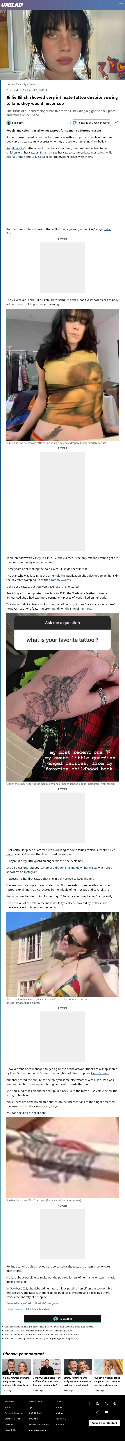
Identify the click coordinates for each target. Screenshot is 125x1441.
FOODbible (34, 1418)
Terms (8, 1407)
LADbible (9, 1424)
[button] (117, 122)
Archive (59, 1413)
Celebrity (21, 84)
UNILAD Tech (35, 1413)
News (32, 84)
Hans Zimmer (100, 1073)
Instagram (31, 872)
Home (9, 84)
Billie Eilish (32, 1308)
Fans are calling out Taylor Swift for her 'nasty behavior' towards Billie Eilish (42, 1334)
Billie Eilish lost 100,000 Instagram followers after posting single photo (39, 1330)
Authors (60, 1424)
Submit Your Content (104, 1423)
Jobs (58, 1401)
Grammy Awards (60, 580)
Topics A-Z (61, 1418)
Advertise (9, 1401)
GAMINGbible (35, 1401)
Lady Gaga (38, 157)
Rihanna (45, 152)
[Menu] (121, 5)
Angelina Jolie (15, 148)
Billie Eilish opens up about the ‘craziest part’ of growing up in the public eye (42, 1338)
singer (16, 604)
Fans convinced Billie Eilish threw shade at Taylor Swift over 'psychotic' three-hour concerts (49, 1326)
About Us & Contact (38, 1430)
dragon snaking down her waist (75, 867)
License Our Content (39, 1424)
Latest (59, 1407)
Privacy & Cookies (13, 1413)
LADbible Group (12, 1418)
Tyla (31, 1407)
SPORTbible (10, 1430)
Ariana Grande (15, 157)
